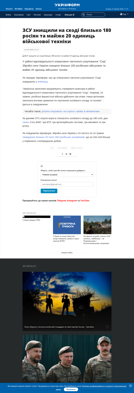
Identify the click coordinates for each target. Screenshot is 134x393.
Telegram (61, 201)
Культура (48, 14)
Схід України (62, 148)
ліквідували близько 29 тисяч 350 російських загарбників (54, 137)
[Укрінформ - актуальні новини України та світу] (67, 4)
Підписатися (49, 191)
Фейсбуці (43, 81)
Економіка (19, 14)
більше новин (67, 253)
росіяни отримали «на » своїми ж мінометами (71, 111)
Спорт (58, 14)
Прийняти (71, 389)
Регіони (37, 14)
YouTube (84, 201)
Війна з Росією (76, 148)
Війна (8, 14)
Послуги (9, 9)
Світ (28, 14)
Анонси (39, 9)
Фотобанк (19, 9)
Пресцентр (29, 9)
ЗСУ (52, 148)
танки (26, 122)
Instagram (72, 201)
